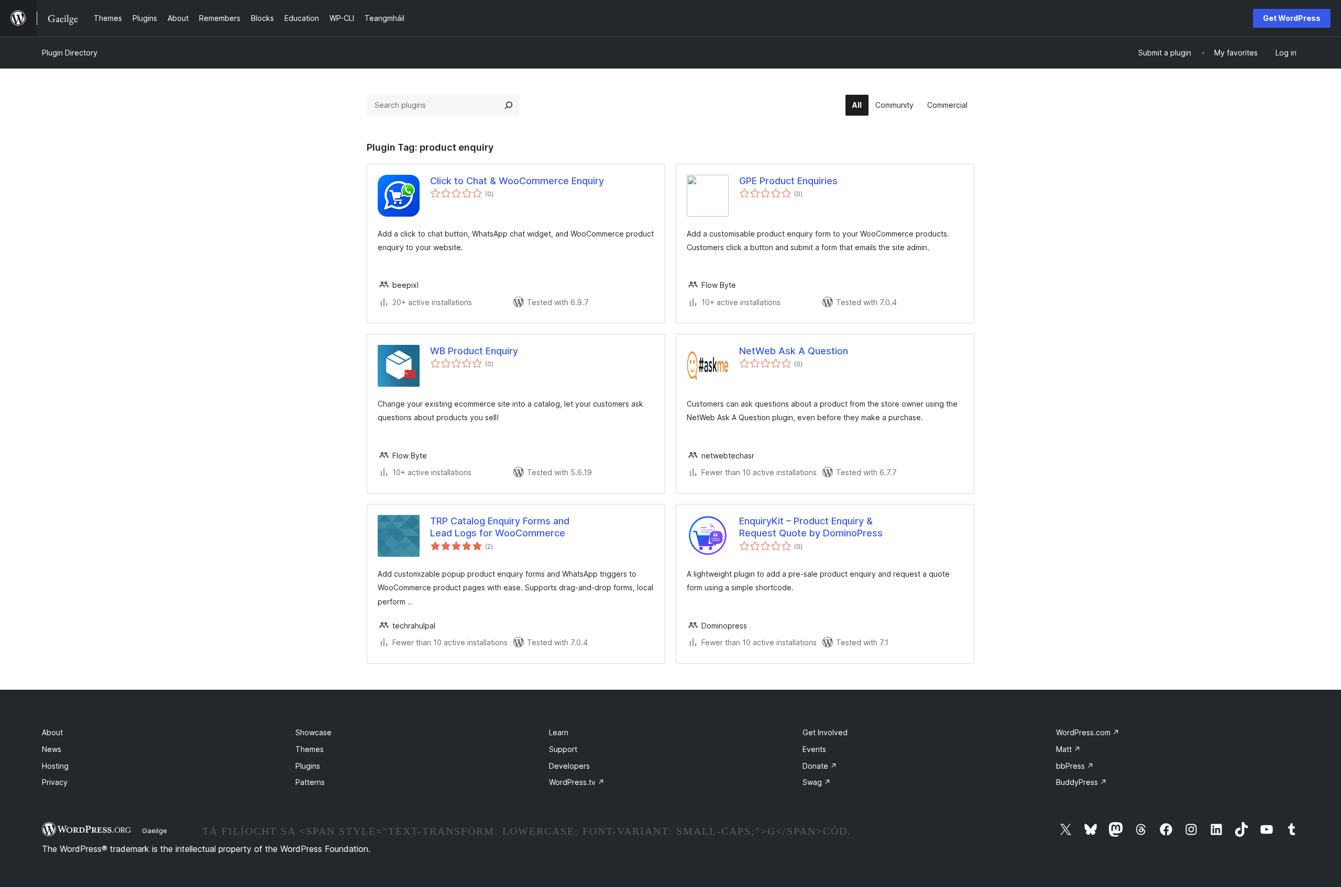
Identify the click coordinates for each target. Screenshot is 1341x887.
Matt (1068, 749)
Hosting (55, 765)
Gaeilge (154, 830)
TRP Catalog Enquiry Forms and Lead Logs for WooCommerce (499, 526)
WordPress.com (1087, 732)
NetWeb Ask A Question (793, 350)
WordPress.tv (576, 782)
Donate (820, 765)
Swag (817, 782)
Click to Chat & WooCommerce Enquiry (517, 180)
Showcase (313, 732)
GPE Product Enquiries (788, 180)
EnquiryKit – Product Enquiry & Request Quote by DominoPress (811, 526)
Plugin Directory (69, 52)
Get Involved (825, 732)
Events (814, 749)
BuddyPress (1081, 782)
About (52, 732)
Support (563, 749)
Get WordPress (1292, 18)
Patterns (310, 782)
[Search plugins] (508, 105)
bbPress (1075, 765)
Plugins (307, 765)
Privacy (55, 782)
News (51, 749)
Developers (569, 765)
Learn (558, 732)
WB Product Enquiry (474, 350)
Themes (309, 749)
